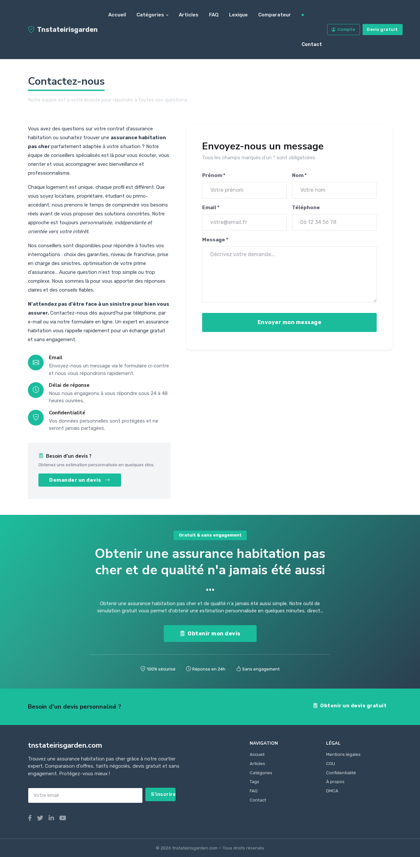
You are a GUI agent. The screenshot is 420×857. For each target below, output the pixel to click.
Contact (312, 44)
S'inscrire (163, 794)
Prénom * (213, 175)
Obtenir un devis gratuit (353, 706)
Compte (346, 29)
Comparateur (274, 15)
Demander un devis (75, 480)
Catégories (150, 15)
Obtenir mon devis (214, 633)
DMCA (332, 790)
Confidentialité (341, 772)
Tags (254, 781)
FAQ (214, 15)
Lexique (238, 15)
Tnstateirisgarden (67, 29)
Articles (189, 15)
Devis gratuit (382, 29)
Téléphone (306, 207)
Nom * (299, 175)
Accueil (117, 15)
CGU (330, 763)
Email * (211, 207)
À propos (335, 781)
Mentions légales (343, 754)
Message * (215, 240)
